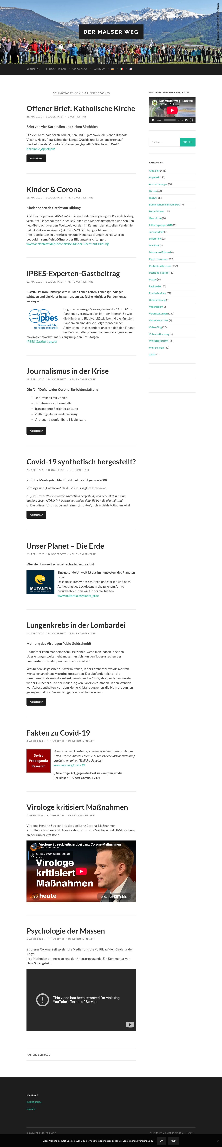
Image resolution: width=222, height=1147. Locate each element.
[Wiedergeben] (153, 120)
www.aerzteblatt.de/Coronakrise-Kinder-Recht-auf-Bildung (67, 244)
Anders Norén (174, 1133)
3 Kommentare (80, 469)
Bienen (153, 190)
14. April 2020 (35, 633)
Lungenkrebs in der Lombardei (76, 625)
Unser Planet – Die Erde (65, 545)
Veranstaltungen (158, 313)
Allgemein (154, 177)
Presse (153, 279)
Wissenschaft (156, 347)
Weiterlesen (36, 158)
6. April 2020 (34, 939)
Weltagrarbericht (158, 340)
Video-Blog (79, 69)
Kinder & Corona (53, 189)
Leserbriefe (155, 238)
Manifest (154, 245)
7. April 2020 (34, 815)
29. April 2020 (35, 379)
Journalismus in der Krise (67, 371)
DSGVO (31, 1108)
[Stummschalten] (186, 120)
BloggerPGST (55, 116)
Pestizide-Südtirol (159, 272)
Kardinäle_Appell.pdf (40, 149)
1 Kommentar (76, 116)
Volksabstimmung (159, 334)
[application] (172, 110)
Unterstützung (157, 299)
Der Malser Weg (111, 32)
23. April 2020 (35, 469)
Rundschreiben (56, 69)
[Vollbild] (191, 120)
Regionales (155, 286)
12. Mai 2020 (34, 281)
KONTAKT (99, 69)
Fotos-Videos (156, 211)
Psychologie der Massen (65, 930)
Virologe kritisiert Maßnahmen (77, 807)
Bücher (153, 197)
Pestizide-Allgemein (160, 265)
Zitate (152, 354)
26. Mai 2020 (34, 116)
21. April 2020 (35, 554)
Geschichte (155, 218)
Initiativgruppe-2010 (161, 224)
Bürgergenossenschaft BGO (164, 204)
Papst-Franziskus (159, 259)
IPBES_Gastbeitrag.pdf (41, 341)
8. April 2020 (34, 741)
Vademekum (156, 306)
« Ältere (38, 1054)
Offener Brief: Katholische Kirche (80, 108)
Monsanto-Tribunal (160, 252)
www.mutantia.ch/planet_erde (78, 596)
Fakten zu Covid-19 (58, 732)
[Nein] (218, 1140)
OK (161, 1140)
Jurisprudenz (156, 231)
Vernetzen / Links (158, 320)
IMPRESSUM (33, 1102)
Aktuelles (33, 69)
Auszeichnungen (158, 184)
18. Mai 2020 (34, 197)
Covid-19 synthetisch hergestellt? (81, 461)
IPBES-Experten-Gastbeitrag (73, 273)
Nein (173, 1140)
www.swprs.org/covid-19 (69, 765)
